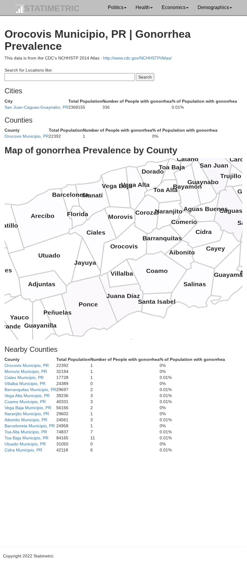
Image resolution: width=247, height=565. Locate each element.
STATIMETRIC (52, 8)
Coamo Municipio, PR (25, 401)
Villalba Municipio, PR (25, 383)
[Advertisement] (123, 495)
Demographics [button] (213, 7)
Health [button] (143, 7)
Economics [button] (174, 7)
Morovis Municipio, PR (26, 371)
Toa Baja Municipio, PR (26, 437)
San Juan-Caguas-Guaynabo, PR (36, 107)
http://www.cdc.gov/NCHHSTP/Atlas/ (137, 58)
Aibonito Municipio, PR (26, 419)
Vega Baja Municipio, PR (28, 407)
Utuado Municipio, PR (25, 443)
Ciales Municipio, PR (24, 377)
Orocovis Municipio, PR (27, 136)
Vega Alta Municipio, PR (27, 395)
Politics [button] (116, 7)
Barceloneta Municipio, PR (30, 425)
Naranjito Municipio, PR (27, 413)
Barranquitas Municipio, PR (30, 389)
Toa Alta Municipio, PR (26, 431)
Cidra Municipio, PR (23, 450)
